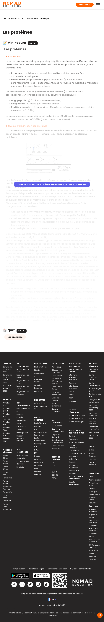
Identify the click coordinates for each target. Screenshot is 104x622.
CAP (36, 429)
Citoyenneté (21, 426)
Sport (19, 423)
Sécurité (92, 503)
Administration (95, 480)
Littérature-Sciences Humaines (73, 377)
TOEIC (54, 478)
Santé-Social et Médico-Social (94, 497)
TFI (53, 462)
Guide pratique (92, 463)
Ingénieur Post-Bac (93, 510)
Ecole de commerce (56, 393)
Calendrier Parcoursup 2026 (93, 407)
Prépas (37, 456)
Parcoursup (56, 367)
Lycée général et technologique (41, 433)
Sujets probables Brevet (93, 377)
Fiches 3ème (5, 473)
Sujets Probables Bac (95, 384)
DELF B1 (54, 472)
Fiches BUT (7, 501)
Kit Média (20, 467)
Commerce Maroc (93, 535)
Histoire (37, 370)
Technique (93, 506)
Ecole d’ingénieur (56, 404)
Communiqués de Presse (23, 462)
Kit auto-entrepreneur (74, 483)
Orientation (21, 420)
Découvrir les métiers (57, 382)
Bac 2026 (7, 385)
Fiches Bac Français (7, 487)
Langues (72, 401)
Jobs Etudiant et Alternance (57, 441)
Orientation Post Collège (94, 428)
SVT (35, 376)
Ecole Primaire (40, 423)
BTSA (36, 450)
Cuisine (72, 436)
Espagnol (38, 388)
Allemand (38, 391)
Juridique (93, 492)
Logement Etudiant (56, 435)
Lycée (91, 453)
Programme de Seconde (23, 392)
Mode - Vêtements (76, 442)
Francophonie (22, 433)
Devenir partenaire (56, 410)
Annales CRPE (6, 440)
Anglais (37, 385)
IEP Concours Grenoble (94, 546)
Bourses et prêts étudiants (58, 430)
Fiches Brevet (5, 482)
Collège (37, 426)
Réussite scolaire (20, 416)
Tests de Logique (92, 558)
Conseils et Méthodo (93, 370)
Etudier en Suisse (75, 418)
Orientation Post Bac (93, 422)
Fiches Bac (7, 478)
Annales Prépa (6, 428)
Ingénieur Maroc (93, 515)
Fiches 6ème (5, 456)
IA (17, 411)
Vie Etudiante (57, 426)
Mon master (94, 432)
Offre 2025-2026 (41, 403)
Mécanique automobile (73, 466)
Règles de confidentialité (80, 569)
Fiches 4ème (5, 468)
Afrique (19, 429)
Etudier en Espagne (76, 421)
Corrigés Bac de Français (94, 400)
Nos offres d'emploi (36, 569)
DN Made (38, 465)
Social (71, 395)
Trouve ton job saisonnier (58, 446)
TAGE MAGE (93, 550)
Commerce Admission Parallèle (93, 528)
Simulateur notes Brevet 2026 (7, 378)
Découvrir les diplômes (57, 371)
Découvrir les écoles (57, 388)
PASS (36, 468)
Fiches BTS (7, 492)
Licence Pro (38, 462)
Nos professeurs (23, 408)
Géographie (39, 373)
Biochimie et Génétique (38, 18)
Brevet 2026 (5, 389)
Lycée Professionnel (39, 439)
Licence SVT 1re (16, 18)
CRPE (91, 477)
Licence (37, 459)
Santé (71, 391)
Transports (73, 439)
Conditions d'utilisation (57, 569)
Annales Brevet (6, 409)
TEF (53, 469)
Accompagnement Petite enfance (77, 477)
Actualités (21, 458)
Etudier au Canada (77, 415)
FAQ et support (22, 455)
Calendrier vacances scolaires (93, 415)
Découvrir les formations (57, 376)
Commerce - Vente (76, 453)
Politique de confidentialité (59, 613)
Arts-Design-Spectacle (74, 387)
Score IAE (92, 553)
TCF (53, 465)
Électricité (72, 462)
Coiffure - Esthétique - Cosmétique (74, 447)
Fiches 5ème (5, 462)
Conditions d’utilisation (85, 613)
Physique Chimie (38, 380)
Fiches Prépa (5, 496)
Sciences (72, 383)
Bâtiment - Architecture (74, 457)
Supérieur (93, 456)
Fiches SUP (7, 509)
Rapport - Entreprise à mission (21, 438)
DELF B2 (55, 475)
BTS (35, 447)
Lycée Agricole (40, 443)
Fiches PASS (5, 505)
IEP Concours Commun (94, 540)
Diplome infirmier (37, 473)
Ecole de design (55, 399)
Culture (92, 488)
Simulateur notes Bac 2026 (7, 369)
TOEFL (54, 481)
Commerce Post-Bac (93, 521)
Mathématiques (41, 367)
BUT (35, 453)
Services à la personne (74, 472)
